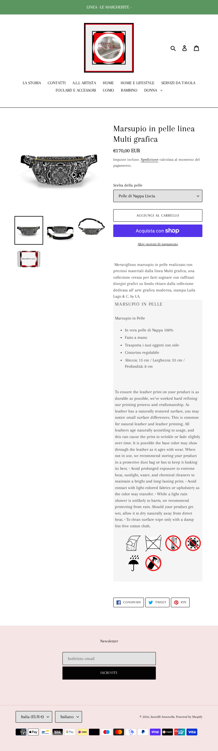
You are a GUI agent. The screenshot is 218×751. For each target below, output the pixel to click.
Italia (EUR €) (32, 716)
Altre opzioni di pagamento (158, 244)
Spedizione (149, 159)
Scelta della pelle (127, 185)
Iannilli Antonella (163, 717)
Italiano (67, 716)
